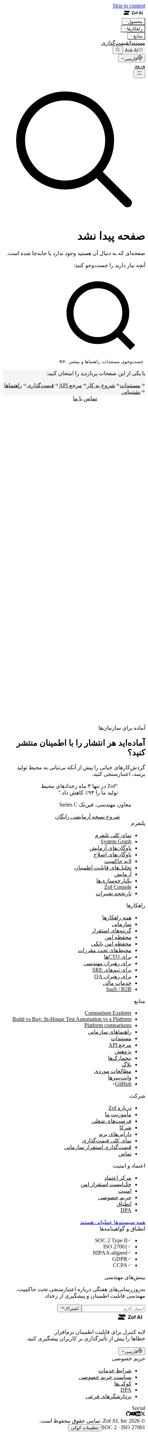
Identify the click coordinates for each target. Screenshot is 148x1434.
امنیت (124, 1191)
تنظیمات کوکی (85, 1427)
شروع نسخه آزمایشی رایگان (87, 817)
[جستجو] (118, 50)
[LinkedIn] (138, 1414)
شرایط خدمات (114, 1370)
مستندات (136, 43)
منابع (138, 36)
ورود (140, 65)
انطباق (124, 1204)
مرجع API (70, 385)
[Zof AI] (74, 13)
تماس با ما (85, 398)
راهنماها (13, 385)
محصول (135, 21)
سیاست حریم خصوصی (105, 1377)
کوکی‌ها (122, 1383)
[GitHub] (128, 1414)
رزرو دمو (124, 65)
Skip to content (129, 6)
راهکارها (134, 28)
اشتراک (71, 1308)
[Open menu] (139, 73)
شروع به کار (101, 385)
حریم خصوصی (114, 1197)
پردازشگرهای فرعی (108, 1396)
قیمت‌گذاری (114, 43)
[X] (142, 1414)
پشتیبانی (130, 392)
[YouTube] (133, 1414)
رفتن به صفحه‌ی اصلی (121, 398)
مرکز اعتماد (117, 1178)
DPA (125, 1210)
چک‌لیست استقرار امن (106, 1184)
